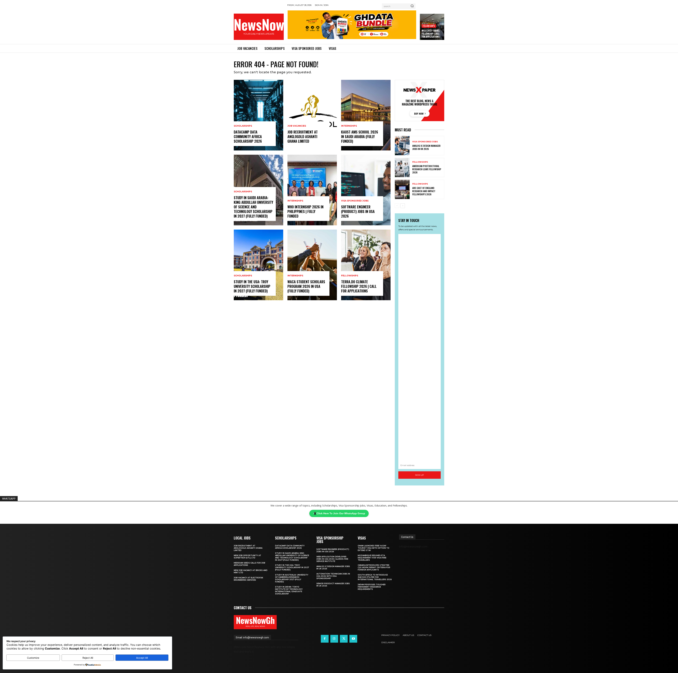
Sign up (419, 475)
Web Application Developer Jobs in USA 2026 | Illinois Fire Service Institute (332, 559)
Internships (295, 201)
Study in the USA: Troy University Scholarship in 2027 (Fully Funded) (252, 286)
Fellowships (429, 25)
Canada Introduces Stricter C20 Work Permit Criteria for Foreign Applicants (374, 567)
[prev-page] (397, 205)
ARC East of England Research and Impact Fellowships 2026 (423, 191)
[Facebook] (325, 639)
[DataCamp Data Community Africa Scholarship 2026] (258, 115)
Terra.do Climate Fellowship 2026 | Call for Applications (359, 286)
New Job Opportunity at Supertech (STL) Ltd (247, 556)
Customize (33, 657)
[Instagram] (334, 639)
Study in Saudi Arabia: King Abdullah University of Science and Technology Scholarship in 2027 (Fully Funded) (253, 207)
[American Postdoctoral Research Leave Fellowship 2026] (402, 167)
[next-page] (402, 205)
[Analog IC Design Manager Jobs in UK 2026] (402, 145)
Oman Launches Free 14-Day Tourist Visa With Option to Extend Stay (373, 548)
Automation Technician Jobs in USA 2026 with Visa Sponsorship (333, 576)
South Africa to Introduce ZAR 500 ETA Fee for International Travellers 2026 (375, 577)
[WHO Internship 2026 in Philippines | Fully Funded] (312, 190)
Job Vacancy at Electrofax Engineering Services (248, 579)
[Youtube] (353, 639)
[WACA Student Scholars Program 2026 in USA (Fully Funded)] (312, 265)
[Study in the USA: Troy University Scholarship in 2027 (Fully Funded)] (258, 265)
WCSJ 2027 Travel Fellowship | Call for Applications (431, 33)
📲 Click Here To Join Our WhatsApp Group (339, 513)
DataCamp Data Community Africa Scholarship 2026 (248, 136)
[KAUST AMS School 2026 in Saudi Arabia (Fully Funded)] (366, 115)
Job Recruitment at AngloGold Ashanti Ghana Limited (302, 136)
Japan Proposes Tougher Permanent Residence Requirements (372, 586)
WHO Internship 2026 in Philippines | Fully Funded (305, 211)
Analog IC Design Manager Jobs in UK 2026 (426, 147)
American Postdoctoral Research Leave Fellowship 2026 (426, 169)
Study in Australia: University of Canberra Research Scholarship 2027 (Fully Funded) (291, 578)
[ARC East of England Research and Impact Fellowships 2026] (402, 189)
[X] (344, 639)
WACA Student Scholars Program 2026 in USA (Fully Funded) (306, 286)
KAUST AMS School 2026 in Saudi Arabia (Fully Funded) (359, 136)
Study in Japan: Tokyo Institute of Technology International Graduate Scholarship (289, 590)
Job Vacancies (296, 126)
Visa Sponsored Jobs (354, 201)
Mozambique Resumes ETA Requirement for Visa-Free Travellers (372, 557)
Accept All (142, 657)
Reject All (87, 657)
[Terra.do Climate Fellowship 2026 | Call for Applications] (366, 265)
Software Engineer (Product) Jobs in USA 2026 (358, 211)
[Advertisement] (419, 348)
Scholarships (243, 126)
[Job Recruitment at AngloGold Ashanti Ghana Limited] (312, 115)
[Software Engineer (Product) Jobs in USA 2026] (366, 190)
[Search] (412, 6)
